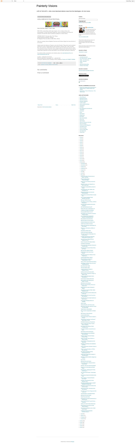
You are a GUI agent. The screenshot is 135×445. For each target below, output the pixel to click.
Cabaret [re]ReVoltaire (85, 315)
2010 (81, 162)
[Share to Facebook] (60, 63)
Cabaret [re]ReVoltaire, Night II (86, 257)
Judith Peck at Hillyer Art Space (87, 223)
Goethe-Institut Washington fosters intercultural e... (87, 277)
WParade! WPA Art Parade (86, 200)
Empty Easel (82, 115)
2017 (81, 150)
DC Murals (82, 110)
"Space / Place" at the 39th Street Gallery (88, 261)
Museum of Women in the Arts (85, 122)
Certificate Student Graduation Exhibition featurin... (86, 411)
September (83, 168)
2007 (81, 424)
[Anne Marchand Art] (79, 82)
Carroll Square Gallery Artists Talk (87, 278)
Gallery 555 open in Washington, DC (88, 208)
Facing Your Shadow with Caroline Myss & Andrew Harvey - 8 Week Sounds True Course (88, 88)
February (83, 417)
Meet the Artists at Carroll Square (87, 220)
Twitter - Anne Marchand (84, 59)
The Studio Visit (83, 130)
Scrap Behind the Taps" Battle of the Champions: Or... (87, 190)
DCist (81, 112)
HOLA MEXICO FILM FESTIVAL (87, 218)
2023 (81, 140)
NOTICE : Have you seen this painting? (88, 365)
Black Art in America (83, 99)
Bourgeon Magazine (84, 101)
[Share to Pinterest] (61, 63)
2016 (81, 152)
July (82, 171)
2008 (81, 422)
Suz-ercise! (83, 359)
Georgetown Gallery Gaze (86, 230)
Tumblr (81, 62)
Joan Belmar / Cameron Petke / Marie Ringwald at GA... (88, 291)
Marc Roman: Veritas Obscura (86, 313)
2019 (81, 147)
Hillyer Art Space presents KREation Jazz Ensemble (88, 334)
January (82, 418)
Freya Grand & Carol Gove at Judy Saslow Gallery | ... (87, 406)
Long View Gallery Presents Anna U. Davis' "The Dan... (88, 177)
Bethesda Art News (83, 98)
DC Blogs (81, 107)
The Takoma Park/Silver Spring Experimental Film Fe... (87, 352)
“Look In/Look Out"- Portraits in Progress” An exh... (86, 270)
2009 (81, 420)
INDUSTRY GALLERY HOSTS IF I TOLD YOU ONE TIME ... (88, 307)
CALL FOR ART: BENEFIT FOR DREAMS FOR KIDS (87, 198)
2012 (81, 158)
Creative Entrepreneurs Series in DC (88, 222)
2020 (81, 145)
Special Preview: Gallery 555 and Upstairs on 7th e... (87, 240)
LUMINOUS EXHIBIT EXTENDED (87, 210)
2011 (81, 160)
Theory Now (82, 132)
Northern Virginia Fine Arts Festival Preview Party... (87, 336)
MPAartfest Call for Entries (86, 283)
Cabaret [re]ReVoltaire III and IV (87, 211)
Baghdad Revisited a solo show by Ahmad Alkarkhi (87, 193)
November (83, 165)
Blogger (72, 441)
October (82, 166)
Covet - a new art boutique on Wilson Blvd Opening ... (88, 350)
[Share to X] (59, 63)
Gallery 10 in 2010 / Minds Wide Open (88, 403)
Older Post (73, 104)
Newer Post (40, 104)
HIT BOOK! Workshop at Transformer (88, 322)
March (82, 415)
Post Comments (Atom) (47, 107)
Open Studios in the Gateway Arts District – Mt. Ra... (87, 281)
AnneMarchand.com (84, 57)
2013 (81, 157)
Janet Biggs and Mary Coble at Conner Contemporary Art (88, 264)
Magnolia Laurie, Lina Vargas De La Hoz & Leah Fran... (88, 185)
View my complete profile (83, 36)
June (82, 173)
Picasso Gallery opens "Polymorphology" (85, 179)
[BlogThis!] (57, 63)
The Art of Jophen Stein (85, 267)
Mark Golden (82, 120)
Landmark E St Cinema (45, 64)
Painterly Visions (47, 5)
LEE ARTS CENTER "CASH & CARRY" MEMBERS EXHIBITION (88, 384)
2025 (81, 137)
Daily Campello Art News (84, 104)
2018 (81, 148)
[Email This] (56, 63)
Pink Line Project (83, 123)
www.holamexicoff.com (67, 53)
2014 (81, 155)
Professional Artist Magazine (85, 125)
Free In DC (82, 119)
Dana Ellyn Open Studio (85, 265)
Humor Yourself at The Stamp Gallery (88, 241)
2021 (81, 143)
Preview (80, 22)
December (83, 163)
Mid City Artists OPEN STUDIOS (87, 250)
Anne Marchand (90, 27)
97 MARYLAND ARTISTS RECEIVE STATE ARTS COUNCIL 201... (87, 237)
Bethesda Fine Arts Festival (86, 361)
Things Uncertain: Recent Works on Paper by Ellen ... (87, 339)
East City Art (82, 113)
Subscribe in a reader (83, 52)
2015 (81, 153)
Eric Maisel (82, 116)
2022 (81, 142)
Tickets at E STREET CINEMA (68, 59)
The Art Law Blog (83, 128)
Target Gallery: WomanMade (86, 309)
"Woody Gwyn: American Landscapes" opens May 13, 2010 (88, 320)
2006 (81, 425)
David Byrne (82, 105)
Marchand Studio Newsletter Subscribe (86, 70)
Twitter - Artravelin (83, 61)
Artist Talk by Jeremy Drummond (87, 331)
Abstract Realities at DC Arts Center (87, 304)
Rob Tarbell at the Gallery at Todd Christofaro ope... (87, 327)
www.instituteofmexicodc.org (43, 54)
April (82, 413)
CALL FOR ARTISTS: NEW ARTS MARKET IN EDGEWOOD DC (87, 217)
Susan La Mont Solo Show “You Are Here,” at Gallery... (87, 324)
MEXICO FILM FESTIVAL (53, 64)
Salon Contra (83, 303)
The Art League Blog (84, 129)
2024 (81, 139)
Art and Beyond (83, 97)
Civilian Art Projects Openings (86, 232)
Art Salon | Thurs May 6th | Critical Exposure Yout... (87, 381)
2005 (81, 427)
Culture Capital (83, 102)
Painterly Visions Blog (84, 65)
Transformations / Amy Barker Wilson (88, 393)
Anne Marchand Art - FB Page (85, 58)
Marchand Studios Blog (84, 64)
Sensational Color (83, 126)
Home (57, 104)
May (82, 174)
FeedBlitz (89, 22)
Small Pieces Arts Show (85, 396)
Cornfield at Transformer (85, 243)
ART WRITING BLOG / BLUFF (86, 207)
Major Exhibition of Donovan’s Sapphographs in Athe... (86, 260)
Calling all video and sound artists (87, 271)
